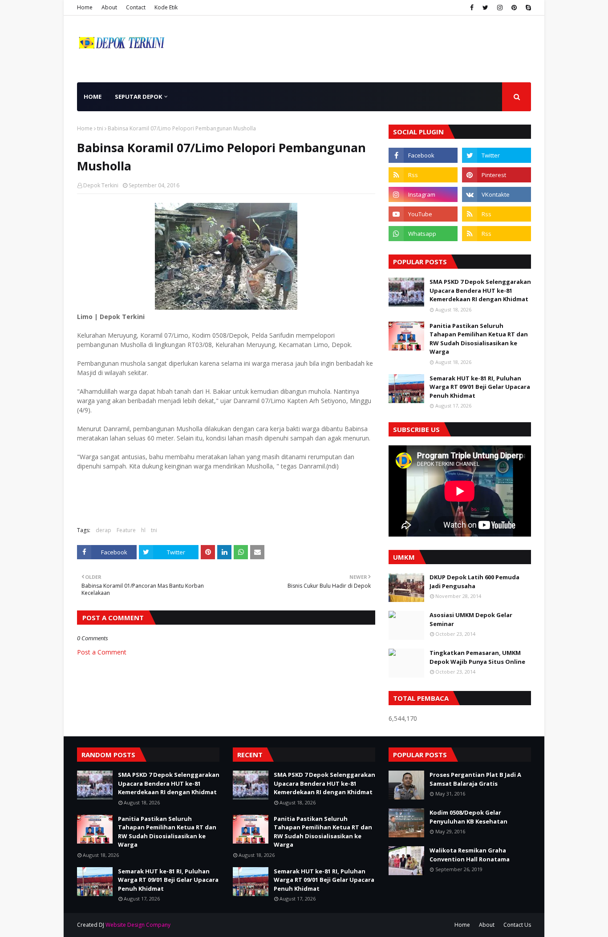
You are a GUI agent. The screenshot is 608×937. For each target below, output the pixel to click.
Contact (136, 7)
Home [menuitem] (92, 97)
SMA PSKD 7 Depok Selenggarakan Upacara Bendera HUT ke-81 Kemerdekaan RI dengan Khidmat (480, 290)
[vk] (496, 194)
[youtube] (423, 214)
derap (103, 530)
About (109, 7)
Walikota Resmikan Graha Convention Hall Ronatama (470, 854)
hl (143, 530)
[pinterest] (514, 7)
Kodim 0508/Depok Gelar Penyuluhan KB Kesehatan (468, 816)
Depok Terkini (100, 185)
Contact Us (517, 925)
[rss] (423, 174)
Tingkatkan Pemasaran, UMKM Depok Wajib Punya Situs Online (477, 657)
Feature (126, 530)
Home (85, 7)
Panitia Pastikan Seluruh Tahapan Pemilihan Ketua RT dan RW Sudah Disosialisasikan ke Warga (479, 339)
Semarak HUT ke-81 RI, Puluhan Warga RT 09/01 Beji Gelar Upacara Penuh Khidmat (480, 387)
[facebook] (472, 7)
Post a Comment (101, 652)
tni (100, 128)
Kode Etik (166, 7)
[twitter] (485, 7)
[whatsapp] (423, 233)
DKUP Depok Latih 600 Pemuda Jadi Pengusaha (474, 581)
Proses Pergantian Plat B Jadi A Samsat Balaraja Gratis (475, 779)
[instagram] (500, 7)
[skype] (527, 7)
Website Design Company (137, 925)
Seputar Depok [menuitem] (138, 97)
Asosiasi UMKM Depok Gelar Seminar (471, 619)
